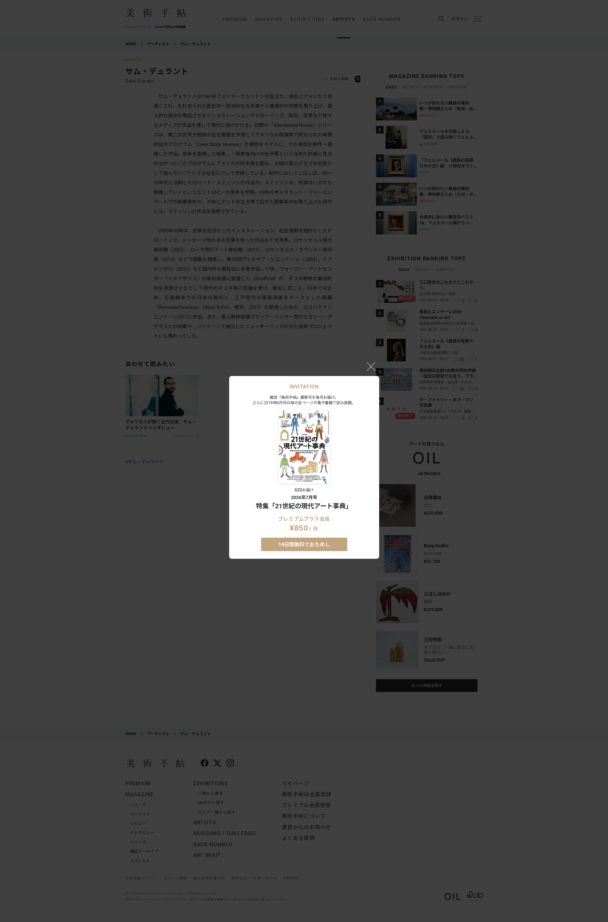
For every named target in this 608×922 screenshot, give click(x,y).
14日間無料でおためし (304, 545)
